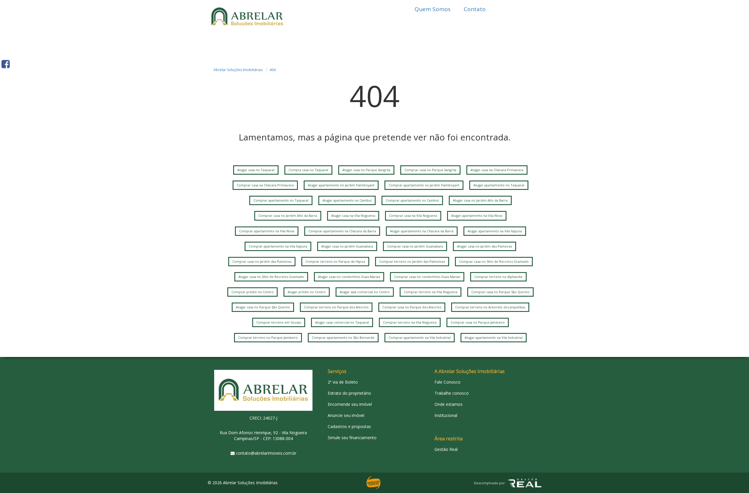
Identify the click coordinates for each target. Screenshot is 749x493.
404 (272, 69)
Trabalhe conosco (451, 393)
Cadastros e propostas (349, 426)
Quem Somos (433, 9)
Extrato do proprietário (349, 393)
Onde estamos (448, 404)
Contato (475, 9)
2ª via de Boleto (343, 382)
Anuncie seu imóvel (346, 415)
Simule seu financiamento (352, 437)
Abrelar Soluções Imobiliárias (238, 69)
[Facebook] (5, 64)
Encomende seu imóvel (350, 404)
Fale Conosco (447, 382)
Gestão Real (446, 449)
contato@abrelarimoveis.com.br (266, 453)
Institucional (445, 415)
